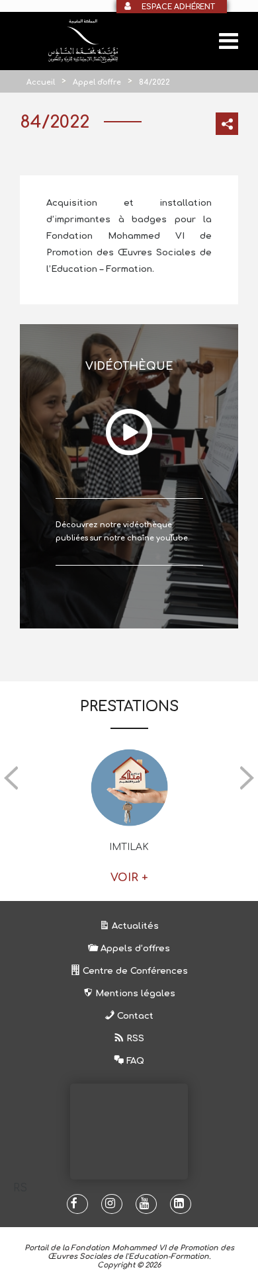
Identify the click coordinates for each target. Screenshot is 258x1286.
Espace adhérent (178, 7)
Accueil (40, 82)
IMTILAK (129, 847)
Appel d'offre (97, 82)
